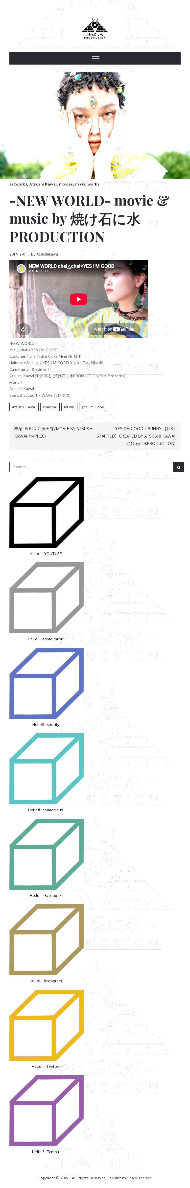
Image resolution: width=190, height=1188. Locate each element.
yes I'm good (93, 407)
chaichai (50, 407)
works (94, 184)
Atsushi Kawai (43, 184)
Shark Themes (139, 1178)
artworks (18, 184)
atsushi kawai (24, 407)
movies (66, 184)
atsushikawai (48, 254)
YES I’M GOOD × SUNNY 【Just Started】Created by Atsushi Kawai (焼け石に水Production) (136, 436)
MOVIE (69, 407)
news (80, 184)
